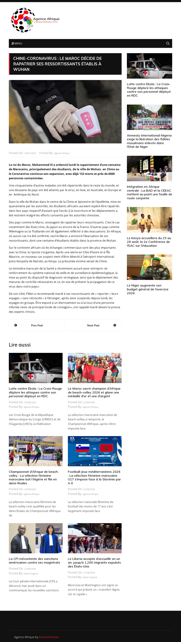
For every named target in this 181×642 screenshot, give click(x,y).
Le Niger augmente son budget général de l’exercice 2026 (147, 289)
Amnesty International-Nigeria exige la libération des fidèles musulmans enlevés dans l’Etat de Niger (149, 141)
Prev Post (37, 325)
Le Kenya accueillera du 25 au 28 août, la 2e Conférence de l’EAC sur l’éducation (149, 242)
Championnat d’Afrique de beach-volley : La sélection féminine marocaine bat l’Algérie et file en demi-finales (34, 477)
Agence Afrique (62, 153)
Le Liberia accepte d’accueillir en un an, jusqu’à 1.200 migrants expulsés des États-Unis (94, 562)
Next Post (93, 325)
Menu (18, 43)
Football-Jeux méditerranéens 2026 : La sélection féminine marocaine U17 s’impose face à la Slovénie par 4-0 (94, 477)
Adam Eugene (31, 573)
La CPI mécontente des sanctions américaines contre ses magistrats (34, 561)
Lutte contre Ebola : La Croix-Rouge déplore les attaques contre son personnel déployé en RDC (35, 392)
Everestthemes (49, 637)
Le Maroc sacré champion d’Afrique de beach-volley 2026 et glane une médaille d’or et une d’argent (94, 392)
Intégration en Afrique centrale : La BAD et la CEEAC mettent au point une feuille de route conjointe (149, 192)
